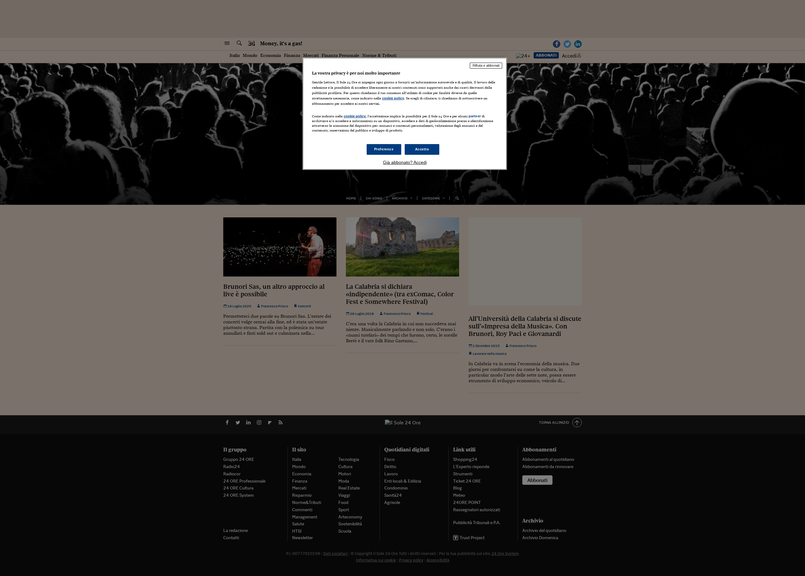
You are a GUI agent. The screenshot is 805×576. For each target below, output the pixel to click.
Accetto (422, 149)
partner (475, 116)
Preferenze (384, 149)
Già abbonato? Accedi (405, 162)
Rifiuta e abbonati (486, 65)
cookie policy (393, 98)
